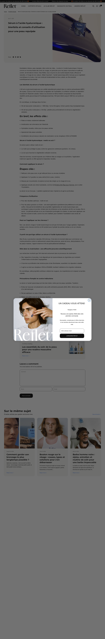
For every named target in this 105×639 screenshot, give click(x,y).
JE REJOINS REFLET (72, 336)
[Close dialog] (89, 300)
